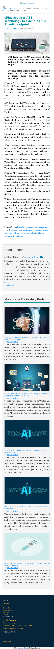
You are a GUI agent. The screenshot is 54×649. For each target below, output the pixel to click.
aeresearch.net (23, 648)
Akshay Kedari (12, 28)
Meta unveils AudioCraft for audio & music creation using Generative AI (27, 508)
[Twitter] (30, 257)
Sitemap (5, 614)
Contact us (6, 606)
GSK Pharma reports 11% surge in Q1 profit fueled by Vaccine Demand (27, 564)
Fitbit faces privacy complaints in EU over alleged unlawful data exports (27, 338)
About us (6, 604)
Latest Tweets (7, 641)
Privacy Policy (7, 608)
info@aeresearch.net (16, 628)
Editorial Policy (8, 610)
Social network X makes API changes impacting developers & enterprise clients (27, 395)
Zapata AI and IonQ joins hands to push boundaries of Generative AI (27, 451)
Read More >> (10, 285)
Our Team (6, 612)
